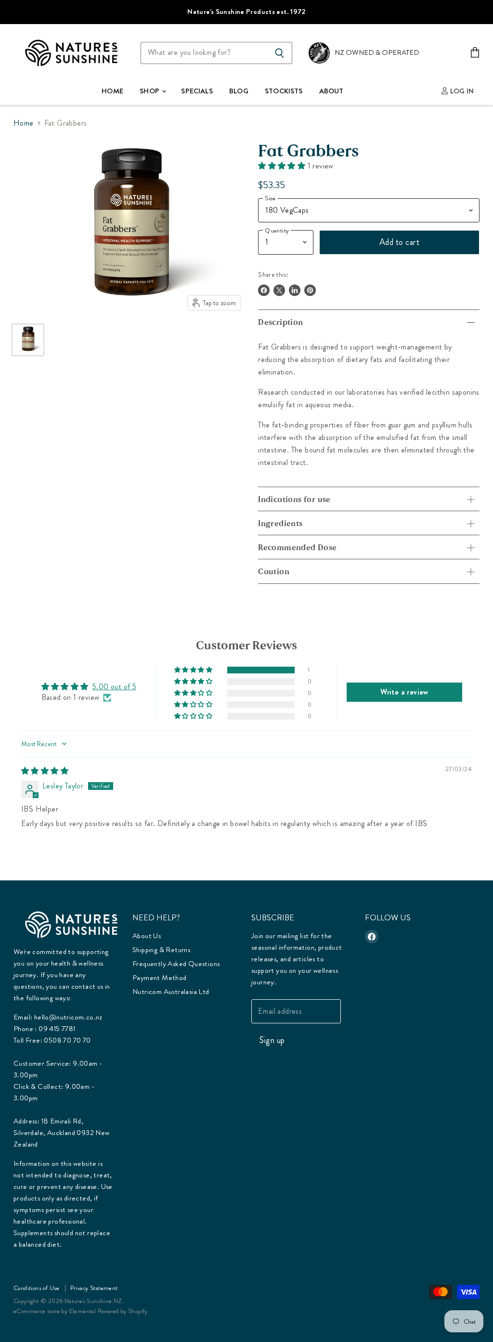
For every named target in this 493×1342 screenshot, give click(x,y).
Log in (461, 91)
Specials (196, 91)
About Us (146, 935)
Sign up (272, 1040)
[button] (282, 165)
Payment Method (159, 977)
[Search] (279, 53)
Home (112, 91)
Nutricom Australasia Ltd (170, 991)
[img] (44, 770)
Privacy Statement (94, 1287)
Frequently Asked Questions (176, 963)
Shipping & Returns (161, 949)
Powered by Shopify (123, 1311)
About (331, 91)
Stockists (283, 91)
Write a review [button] (404, 691)
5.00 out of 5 (114, 686)
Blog (238, 91)
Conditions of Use (36, 1287)
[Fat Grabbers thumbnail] (28, 339)
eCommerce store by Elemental (54, 1311)
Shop (150, 91)
